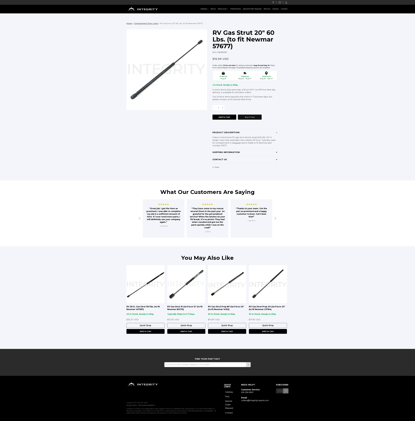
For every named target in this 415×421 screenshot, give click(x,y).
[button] (273, 2)
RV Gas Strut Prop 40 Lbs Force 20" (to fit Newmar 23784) (267, 308)
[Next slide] (275, 218)
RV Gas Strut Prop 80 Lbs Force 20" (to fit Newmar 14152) (226, 308)
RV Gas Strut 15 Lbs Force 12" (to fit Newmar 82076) (185, 308)
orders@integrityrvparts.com (255, 400)
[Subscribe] (285, 390)
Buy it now (250, 117)
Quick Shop (145, 325)
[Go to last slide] (139, 218)
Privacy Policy (131, 405)
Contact (229, 413)
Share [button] (217, 167)
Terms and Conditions (146, 405)
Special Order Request (229, 404)
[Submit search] (248, 364)
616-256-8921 (247, 392)
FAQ (227, 396)
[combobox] (207, 364)
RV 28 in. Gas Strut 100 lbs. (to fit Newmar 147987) (143, 308)
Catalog (229, 392)
